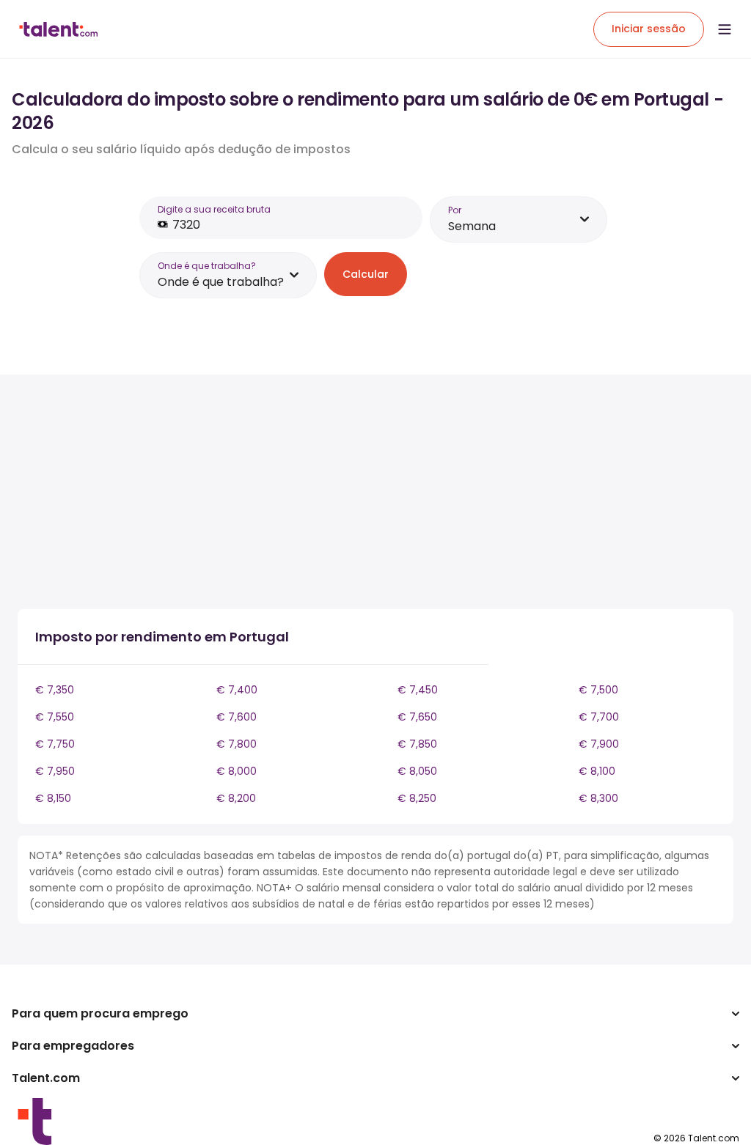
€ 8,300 (598, 798)
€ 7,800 (236, 744)
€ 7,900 (599, 744)
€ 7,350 (54, 689)
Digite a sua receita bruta (214, 209)
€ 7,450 (418, 689)
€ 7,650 (417, 717)
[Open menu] (724, 29)
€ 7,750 (55, 744)
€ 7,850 (417, 744)
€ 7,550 (54, 717)
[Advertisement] (274, 494)
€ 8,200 (236, 798)
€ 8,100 (597, 771)
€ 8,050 (417, 771)
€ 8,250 (417, 798)
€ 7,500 (598, 689)
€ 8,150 (53, 798)
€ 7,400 (236, 689)
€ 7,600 (236, 717)
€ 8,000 (236, 771)
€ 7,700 (599, 717)
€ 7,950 (55, 771)
